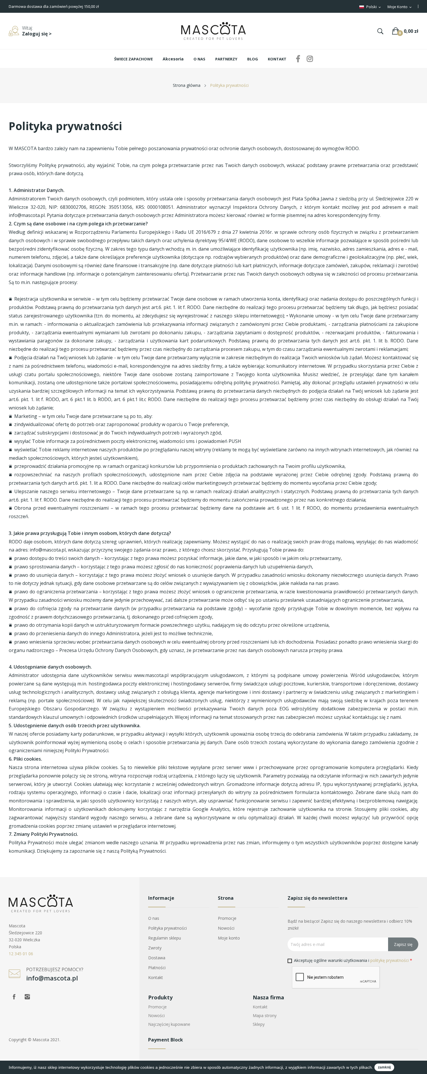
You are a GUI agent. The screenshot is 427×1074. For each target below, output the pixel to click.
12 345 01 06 (21, 953)
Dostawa (156, 957)
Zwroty (155, 948)
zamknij (384, 1067)
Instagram (27, 997)
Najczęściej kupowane (169, 1024)
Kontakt (155, 977)
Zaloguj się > (37, 33)
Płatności (157, 967)
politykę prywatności (389, 960)
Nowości (226, 928)
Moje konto (229, 938)
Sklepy (259, 1024)
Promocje (227, 918)
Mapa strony (265, 1015)
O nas (153, 918)
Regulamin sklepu (164, 938)
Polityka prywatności (167, 928)
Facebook (14, 997)
